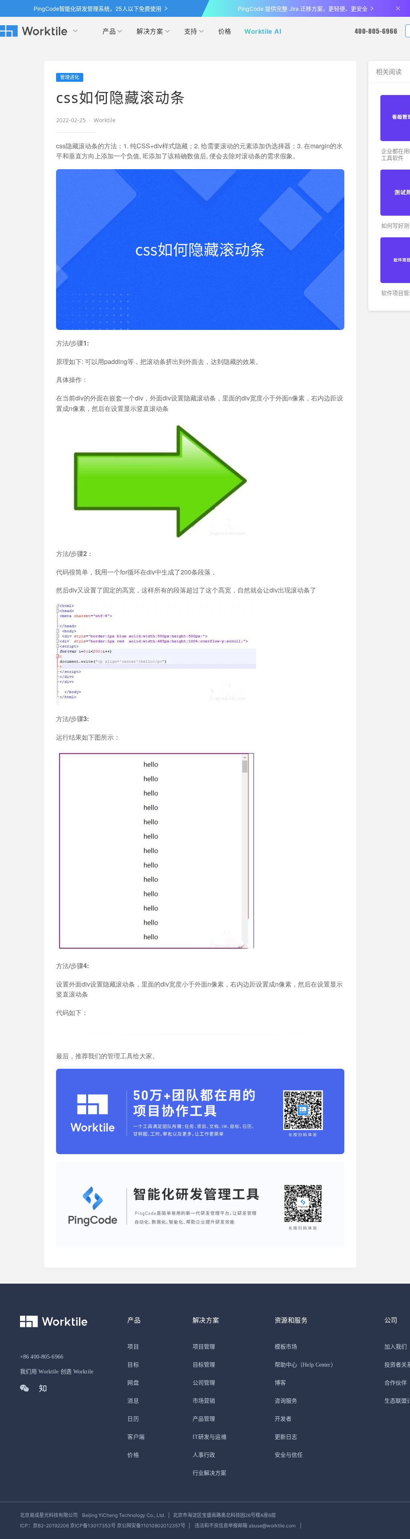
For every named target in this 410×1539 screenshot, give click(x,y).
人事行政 (204, 1455)
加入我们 (395, 1347)
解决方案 (150, 31)
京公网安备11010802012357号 (102, 1526)
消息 (133, 1401)
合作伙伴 (395, 1383)
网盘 (133, 1383)
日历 (133, 1419)
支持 (190, 31)
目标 (133, 1365)
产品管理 (204, 1419)
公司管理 (204, 1383)
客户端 (135, 1437)
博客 (280, 1383)
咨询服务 (286, 1401)
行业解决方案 (210, 1473)
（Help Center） (316, 1365)
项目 (133, 1347)
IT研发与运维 (210, 1437)
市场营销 (204, 1401)
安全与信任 (289, 1455)
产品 (109, 31)
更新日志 (286, 1437)
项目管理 (204, 1347)
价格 (224, 31)
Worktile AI (262, 31)
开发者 (283, 1419)
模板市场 (286, 1347)
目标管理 (204, 1365)
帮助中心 (286, 1365)
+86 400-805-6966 (41, 1357)
